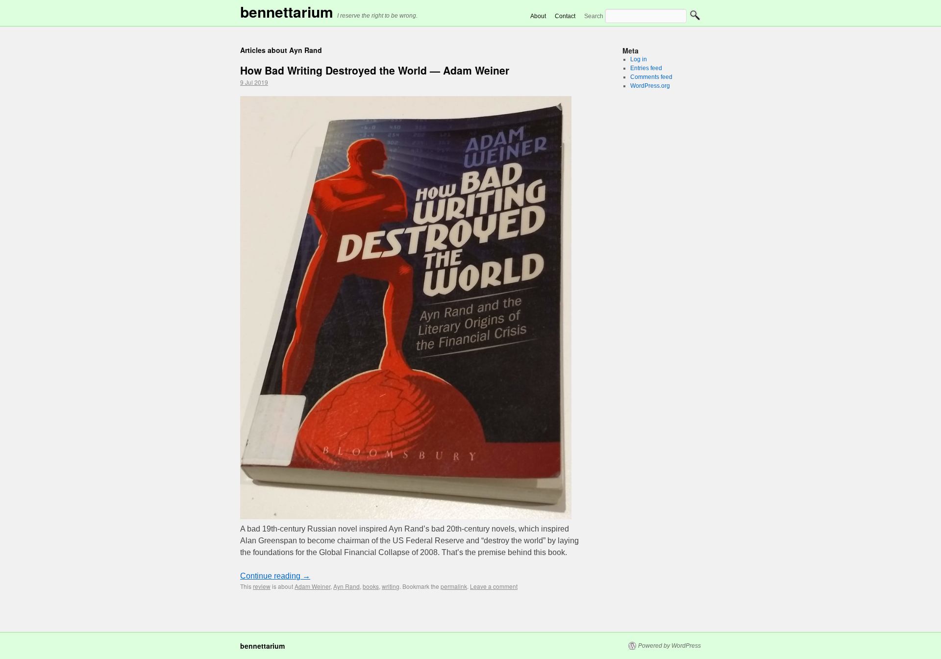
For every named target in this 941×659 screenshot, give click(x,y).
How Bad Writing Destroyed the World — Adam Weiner (374, 70)
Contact (565, 16)
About (538, 16)
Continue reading (275, 576)
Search (593, 16)
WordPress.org (650, 85)
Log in (638, 59)
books (371, 586)
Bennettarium (286, 11)
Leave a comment (494, 586)
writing (390, 586)
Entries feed (646, 68)
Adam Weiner (312, 586)
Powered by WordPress (669, 645)
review (262, 586)
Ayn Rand (346, 586)
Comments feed (651, 77)
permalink (454, 586)
